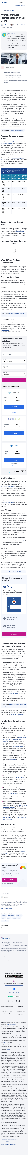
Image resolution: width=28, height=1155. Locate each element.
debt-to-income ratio (8, 502)
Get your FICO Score (9, 880)
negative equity (20, 541)
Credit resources (5, 965)
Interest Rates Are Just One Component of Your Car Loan (15, 81)
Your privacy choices (14, 992)
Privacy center (7, 1009)
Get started (14, 634)
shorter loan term (20, 777)
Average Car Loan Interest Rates (12, 72)
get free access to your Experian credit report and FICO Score (14, 739)
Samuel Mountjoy (22, 24)
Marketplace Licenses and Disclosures (9, 1139)
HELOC (8, 918)
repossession (11, 486)
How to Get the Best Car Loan (17, 572)
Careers (21, 1009)
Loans (5, 10)
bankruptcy (4, 486)
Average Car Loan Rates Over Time (12, 75)
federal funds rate (19, 231)
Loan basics (4, 915)
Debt (19, 918)
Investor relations (21, 1011)
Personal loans (11, 915)
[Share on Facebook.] (2, 927)
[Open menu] (25, 2)
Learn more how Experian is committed (14, 985)
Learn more (8, 1049)
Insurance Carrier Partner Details (8, 1144)
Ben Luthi (7, 24)
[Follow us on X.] (12, 1001)
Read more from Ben (6, 908)
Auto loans (11, 10)
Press (7, 1016)
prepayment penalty (13, 693)
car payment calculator (17, 714)
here (4, 1042)
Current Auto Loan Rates (17, 130)
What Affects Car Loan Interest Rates (13, 77)
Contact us (20, 1014)
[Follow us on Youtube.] (19, 1001)
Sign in (21, 2)
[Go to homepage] (2, 10)
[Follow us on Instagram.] (16, 1001)
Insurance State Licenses (6, 1141)
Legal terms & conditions (7, 1006)
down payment (13, 793)
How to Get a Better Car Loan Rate (12, 85)
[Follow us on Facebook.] (8, 1001)
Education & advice (5, 961)
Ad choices (20, 1006)
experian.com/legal (11, 1024)
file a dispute (12, 759)
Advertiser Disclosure (20, 5)
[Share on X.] (4, 927)
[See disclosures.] (22, 217)
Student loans (19, 915)
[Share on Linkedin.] (7, 927)
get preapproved (5, 330)
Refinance (14, 918)
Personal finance (5, 920)
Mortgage (3, 918)
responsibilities (7, 817)
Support (3, 957)
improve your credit (18, 746)
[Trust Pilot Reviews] (14, 996)
